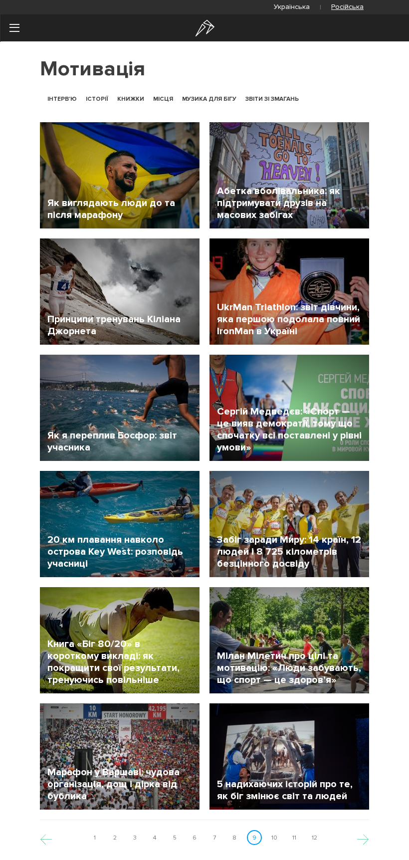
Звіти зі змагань (272, 99)
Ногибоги (205, 28)
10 (274, 838)
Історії (97, 99)
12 (314, 838)
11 (294, 838)
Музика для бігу (209, 99)
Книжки (130, 99)
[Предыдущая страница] (46, 838)
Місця (163, 99)
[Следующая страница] (363, 838)
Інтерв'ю (62, 99)
